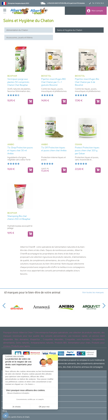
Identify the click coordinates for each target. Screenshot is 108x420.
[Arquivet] (91, 307)
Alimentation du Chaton (17, 30)
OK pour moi (44, 407)
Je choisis (16, 407)
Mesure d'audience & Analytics (18, 393)
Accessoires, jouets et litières (19, 37)
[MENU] (6, 10)
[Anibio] (66, 307)
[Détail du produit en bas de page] (64, 170)
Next (104, 304)
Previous (4, 304)
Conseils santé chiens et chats (16, 417)
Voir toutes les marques (93, 292)
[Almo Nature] (16, 307)
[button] (5, 415)
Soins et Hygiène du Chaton (69, 30)
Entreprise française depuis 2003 (18, 3)
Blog (5, 410)
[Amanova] (41, 307)
